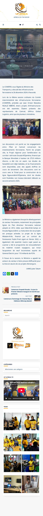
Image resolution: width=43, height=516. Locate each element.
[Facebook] (22, 25)
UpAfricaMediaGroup (17, 66)
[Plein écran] (37, 399)
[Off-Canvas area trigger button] (3, 25)
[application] (21, 390)
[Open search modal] (40, 25)
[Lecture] (6, 399)
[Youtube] (20, 25)
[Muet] (33, 399)
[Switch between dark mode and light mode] (37, 25)
